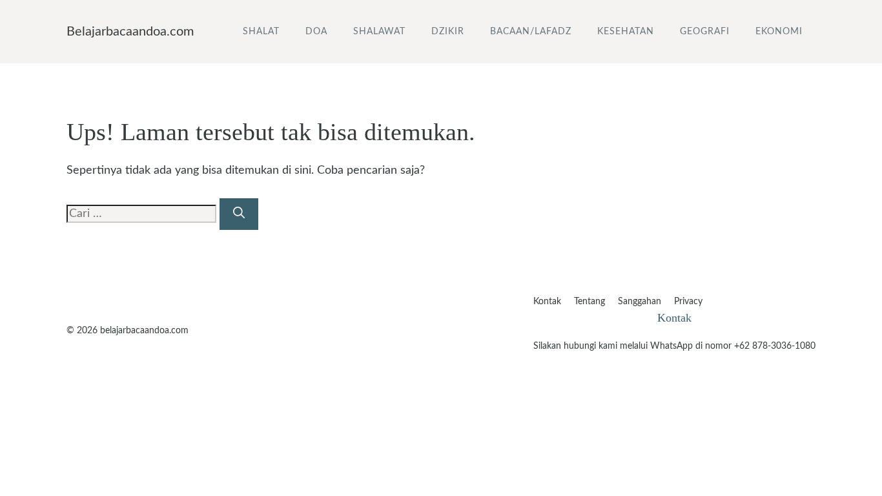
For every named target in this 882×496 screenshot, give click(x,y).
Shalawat (379, 31)
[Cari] (239, 214)
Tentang (589, 301)
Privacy (688, 301)
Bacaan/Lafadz (530, 31)
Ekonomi (779, 31)
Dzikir (447, 31)
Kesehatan (625, 31)
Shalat (261, 31)
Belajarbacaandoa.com (130, 31)
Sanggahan (639, 301)
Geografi (705, 31)
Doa (316, 31)
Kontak (547, 301)
